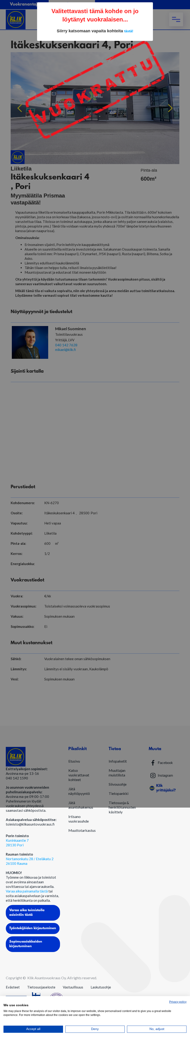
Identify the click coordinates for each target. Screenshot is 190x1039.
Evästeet (13, 987)
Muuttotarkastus (82, 830)
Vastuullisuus (73, 987)
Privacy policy (178, 1001)
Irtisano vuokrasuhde (78, 818)
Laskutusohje (101, 987)
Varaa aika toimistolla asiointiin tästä (26, 912)
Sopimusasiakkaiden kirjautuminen (25, 944)
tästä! (128, 31)
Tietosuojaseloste (41, 987)
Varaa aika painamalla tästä (27, 891)
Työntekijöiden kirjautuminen (32, 928)
